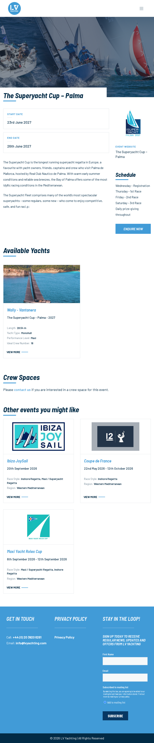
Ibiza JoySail (17, 460)
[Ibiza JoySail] (38, 436)
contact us (22, 389)
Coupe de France (97, 460)
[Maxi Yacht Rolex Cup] (38, 527)
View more (13, 352)
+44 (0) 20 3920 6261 (27, 637)
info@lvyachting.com (31, 643)
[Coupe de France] (115, 436)
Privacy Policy (64, 637)
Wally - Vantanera (21, 309)
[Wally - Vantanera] (41, 284)
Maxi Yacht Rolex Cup (24, 551)
